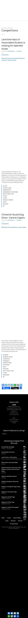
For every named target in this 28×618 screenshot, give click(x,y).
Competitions (7, 362)
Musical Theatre (8, 199)
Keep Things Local (8, 193)
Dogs (4, 366)
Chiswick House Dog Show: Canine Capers (13, 216)
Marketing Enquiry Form (14, 406)
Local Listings (17, 518)
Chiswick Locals (8, 356)
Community (6, 360)
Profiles (5, 203)
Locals (5, 197)
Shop (14, 418)
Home (3, 518)
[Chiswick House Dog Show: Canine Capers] (14, 227)
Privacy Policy (14, 523)
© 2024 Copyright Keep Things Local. (13, 527)
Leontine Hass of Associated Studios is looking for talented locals (13, 44)
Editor (19, 51)
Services (13, 520)
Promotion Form (14, 413)
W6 (3, 205)
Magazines (6, 374)
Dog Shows (6, 364)
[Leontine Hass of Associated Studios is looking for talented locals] (14, 58)
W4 (4, 376)
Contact (14, 422)
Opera (5, 201)
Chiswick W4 (6, 358)
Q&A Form (14, 411)
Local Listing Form (14, 414)
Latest (5, 195)
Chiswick (5, 354)
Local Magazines (14, 421)
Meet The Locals (14, 419)
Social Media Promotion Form (14, 408)
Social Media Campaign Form (14, 409)
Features (6, 368)
